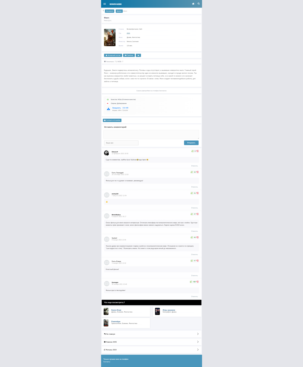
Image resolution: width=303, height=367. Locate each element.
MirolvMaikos (116, 215)
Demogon (115, 282)
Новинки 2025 (111, 342)
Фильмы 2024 (111, 350)
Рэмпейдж (115, 321)
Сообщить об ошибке (112, 120)
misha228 (115, 194)
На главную (110, 334)
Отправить (191, 143)
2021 (128, 33)
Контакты (106, 362)
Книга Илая (116, 310)
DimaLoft (115, 152)
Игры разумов (169, 310)
